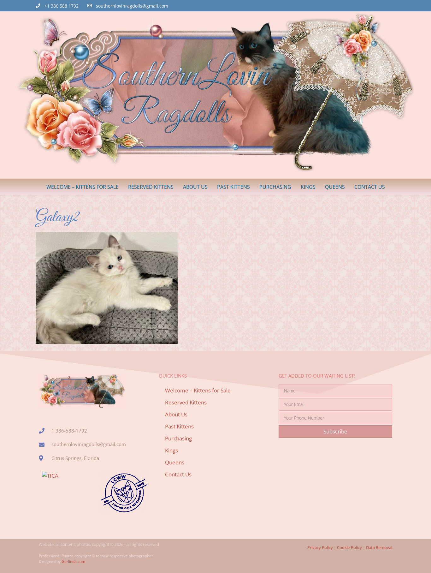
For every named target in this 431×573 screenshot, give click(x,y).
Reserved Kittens (151, 186)
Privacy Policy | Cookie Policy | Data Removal (349, 547)
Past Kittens (233, 186)
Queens (335, 186)
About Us (195, 186)
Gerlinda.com (73, 561)
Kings (308, 186)
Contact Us (369, 186)
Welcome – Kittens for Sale (82, 186)
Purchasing (275, 186)
